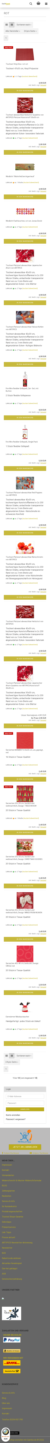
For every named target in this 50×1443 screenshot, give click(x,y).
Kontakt (5, 1170)
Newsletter (7, 1248)
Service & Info (8, 1201)
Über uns (6, 1403)
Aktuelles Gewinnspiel (12, 1263)
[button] (6, 25)
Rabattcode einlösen (11, 1258)
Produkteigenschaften (12, 1211)
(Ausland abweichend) (29, 76)
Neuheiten (6, 1196)
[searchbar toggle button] (31, 4)
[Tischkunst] (5, 4)
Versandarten (8, 1175)
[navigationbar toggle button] (46, 4)
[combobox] (24, 25)
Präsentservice (9, 1227)
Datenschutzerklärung (12, 1279)
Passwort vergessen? (16, 1119)
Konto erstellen (13, 1115)
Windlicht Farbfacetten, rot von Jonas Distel (24, 221)
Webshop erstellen (14, 1440)
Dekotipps (6, 1222)
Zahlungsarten (8, 1191)
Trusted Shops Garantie (12, 1216)
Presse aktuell (8, 1237)
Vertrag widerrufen (10, 1433)
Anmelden (25, 1109)
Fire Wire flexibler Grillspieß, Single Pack (22, 442)
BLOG (4, 1185)
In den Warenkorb (25, 91)
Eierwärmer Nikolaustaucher (17, 1017)
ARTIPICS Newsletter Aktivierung (17, 1242)
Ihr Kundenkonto (9, 1206)
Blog (4, 1398)
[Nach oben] (43, 1439)
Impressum (7, 1165)
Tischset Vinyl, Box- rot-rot (17, 64)
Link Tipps (6, 1232)
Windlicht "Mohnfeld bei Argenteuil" (20, 176)
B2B (4, 1253)
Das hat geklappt (9, 1268)
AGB (4, 1274)
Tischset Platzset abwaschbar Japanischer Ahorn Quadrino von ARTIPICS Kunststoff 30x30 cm (24, 685)
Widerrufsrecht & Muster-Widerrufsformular (21, 1180)
